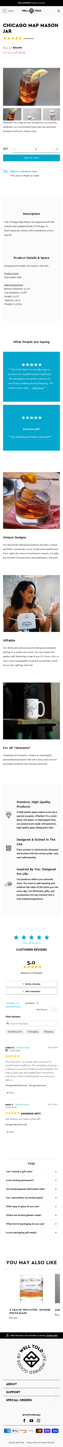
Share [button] (11, 1092)
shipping (48, 1031)
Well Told (20, 1442)
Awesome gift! (31, 429)
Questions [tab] (30, 1003)
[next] (56, 88)
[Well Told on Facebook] (24, 1421)
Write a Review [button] (32, 984)
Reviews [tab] (11, 1003)
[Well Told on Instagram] (38, 1421)
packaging (33, 1031)
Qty (5, 148)
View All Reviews (31, 942)
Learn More (52, 1335)
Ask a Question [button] (32, 991)
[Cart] (58, 10)
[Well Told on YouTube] (31, 1421)
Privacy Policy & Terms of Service (40, 1442)
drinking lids (15, 1031)
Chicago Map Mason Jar (16, 1085)
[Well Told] (31, 10)
